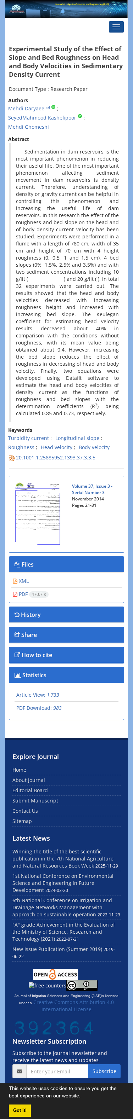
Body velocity (94, 447)
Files (27, 564)
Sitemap (22, 821)
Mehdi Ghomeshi (28, 126)
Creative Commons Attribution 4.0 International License (73, 1006)
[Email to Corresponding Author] (48, 107)
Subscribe (104, 1071)
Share (28, 635)
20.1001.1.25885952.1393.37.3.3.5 (55, 457)
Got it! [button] (20, 1110)
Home (19, 769)
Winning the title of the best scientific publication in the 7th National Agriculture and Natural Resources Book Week (62, 858)
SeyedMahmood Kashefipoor (42, 117)
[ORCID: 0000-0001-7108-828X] (80, 116)
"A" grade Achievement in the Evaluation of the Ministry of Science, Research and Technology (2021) (63, 931)
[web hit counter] (53, 1027)
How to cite (36, 655)
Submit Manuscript (35, 800)
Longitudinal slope (77, 438)
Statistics (33, 675)
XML (23, 581)
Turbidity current (28, 438)
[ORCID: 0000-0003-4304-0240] (53, 107)
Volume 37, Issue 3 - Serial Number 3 (92, 489)
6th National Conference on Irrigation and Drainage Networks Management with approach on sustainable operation (62, 907)
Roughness (21, 447)
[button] (83, 1097)
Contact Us (25, 810)
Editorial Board (30, 790)
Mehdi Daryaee (26, 108)
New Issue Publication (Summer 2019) (57, 949)
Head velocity (56, 447)
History (30, 615)
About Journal (28, 780)
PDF (31, 594)
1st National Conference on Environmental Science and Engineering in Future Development (62, 882)
